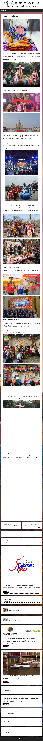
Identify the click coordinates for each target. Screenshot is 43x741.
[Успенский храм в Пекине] (21, 690)
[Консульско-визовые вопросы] (21, 712)
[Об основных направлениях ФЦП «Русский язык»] (21, 667)
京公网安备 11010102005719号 (25, 738)
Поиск (4, 532)
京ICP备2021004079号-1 (36, 738)
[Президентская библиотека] (21, 731)
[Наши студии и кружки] (21, 609)
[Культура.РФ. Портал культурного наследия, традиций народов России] (21, 701)
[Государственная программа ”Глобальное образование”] (21, 637)
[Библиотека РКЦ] (21, 619)
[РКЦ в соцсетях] (21, 600)
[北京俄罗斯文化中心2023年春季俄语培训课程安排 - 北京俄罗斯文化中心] (21, 570)
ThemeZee (16, 738)
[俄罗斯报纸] (21, 722)
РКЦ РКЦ (17, 18)
